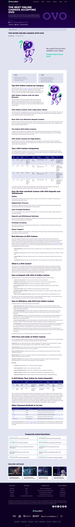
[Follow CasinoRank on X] (58, 506)
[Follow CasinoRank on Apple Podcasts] (66, 506)
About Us (62, 488)
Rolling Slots (12, 492)
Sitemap (48, 525)
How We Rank (62, 494)
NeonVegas (12, 496)
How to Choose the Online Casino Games (45, 490)
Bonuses (48, 1)
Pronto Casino (12, 490)
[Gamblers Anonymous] (19, 516)
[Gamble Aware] (49, 516)
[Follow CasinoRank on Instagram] (56, 506)
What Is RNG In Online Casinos (45, 494)
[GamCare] (27, 516)
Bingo (26, 488)
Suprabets (12, 488)
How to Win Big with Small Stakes (45, 492)
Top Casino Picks (11, 35)
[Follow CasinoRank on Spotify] (63, 506)
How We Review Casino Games (26, 496)
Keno (27, 490)
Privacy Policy (62, 496)
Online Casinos (36, 1)
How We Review (63, 492)
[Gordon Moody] (36, 516)
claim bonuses (54, 243)
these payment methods (32, 421)
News (66, 1)
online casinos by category (27, 88)
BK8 (13, 172)
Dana (13, 412)
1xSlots (13, 179)
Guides (60, 1)
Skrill (13, 416)
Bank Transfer (14, 418)
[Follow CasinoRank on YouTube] (61, 506)
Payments (55, 1)
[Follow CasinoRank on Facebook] (53, 506)
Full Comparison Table (19, 35)
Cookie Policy (27, 525)
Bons (13, 165)
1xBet (13, 159)
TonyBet (12, 494)
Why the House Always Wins (45, 488)
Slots (26, 494)
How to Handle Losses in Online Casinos (45, 496)
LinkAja (13, 414)
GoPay (13, 388)
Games (43, 1)
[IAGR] (14, 516)
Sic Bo (26, 492)
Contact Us (62, 490)
